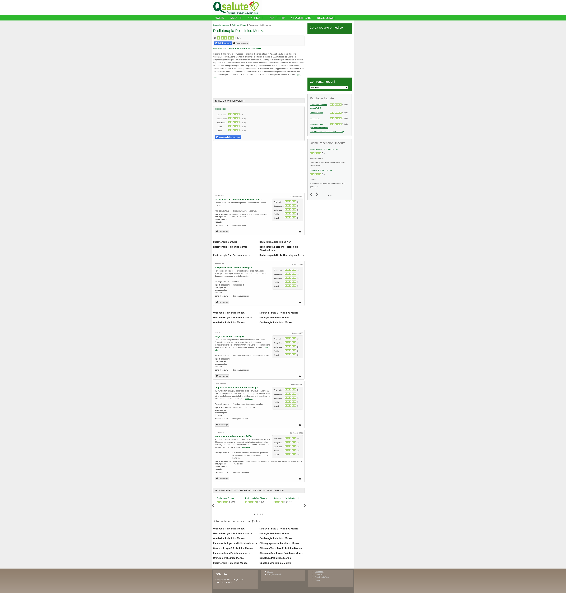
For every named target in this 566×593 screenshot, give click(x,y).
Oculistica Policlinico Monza (229, 322)
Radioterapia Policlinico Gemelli (230, 246)
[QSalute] (237, 14)
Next (304, 506)
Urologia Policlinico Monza (274, 317)
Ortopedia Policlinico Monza (229, 312)
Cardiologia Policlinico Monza (275, 322)
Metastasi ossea (316, 113)
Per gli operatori (274, 574)
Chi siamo (319, 571)
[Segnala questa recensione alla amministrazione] (300, 231)
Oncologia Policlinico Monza (275, 563)
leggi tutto (248, 399)
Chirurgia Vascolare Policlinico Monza (280, 548)
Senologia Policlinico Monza (275, 558)
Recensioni (326, 17)
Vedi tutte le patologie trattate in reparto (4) (327, 132)
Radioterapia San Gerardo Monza (231, 255)
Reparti (236, 17)
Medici (270, 571)
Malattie (277, 17)
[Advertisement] (247, 88)
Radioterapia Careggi (225, 242)
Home (219, 17)
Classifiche (301, 17)
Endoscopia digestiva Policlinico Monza (235, 543)
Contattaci (319, 574)
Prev (214, 506)
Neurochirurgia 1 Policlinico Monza (232, 317)
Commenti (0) (223, 231)
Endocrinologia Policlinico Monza (231, 553)
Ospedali (255, 17)
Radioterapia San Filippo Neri (275, 242)
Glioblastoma (315, 118)
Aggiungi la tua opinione (229, 137)
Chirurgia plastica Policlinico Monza (279, 543)
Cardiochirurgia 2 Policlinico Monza (233, 548)
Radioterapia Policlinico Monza (230, 563)
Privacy (318, 580)
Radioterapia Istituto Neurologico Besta (281, 255)
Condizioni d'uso (322, 577)
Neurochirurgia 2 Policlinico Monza (278, 312)
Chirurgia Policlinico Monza (228, 558)
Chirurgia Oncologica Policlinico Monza (281, 553)
